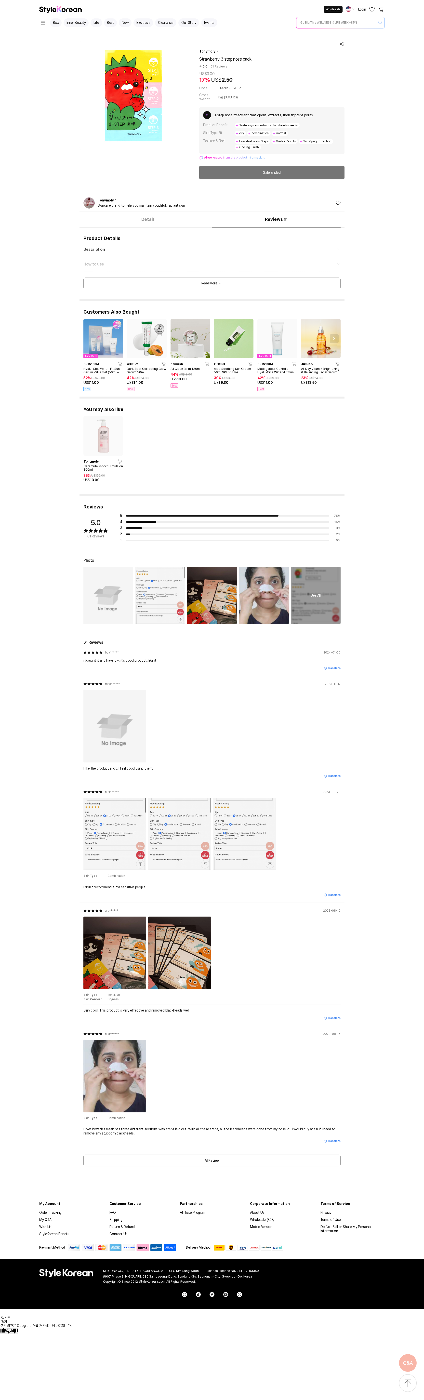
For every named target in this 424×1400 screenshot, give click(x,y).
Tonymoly (207, 51)
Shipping (115, 1220)
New (125, 23)
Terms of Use (330, 1220)
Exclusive (143, 23)
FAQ (112, 1212)
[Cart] (381, 9)
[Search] (380, 23)
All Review (212, 1160)
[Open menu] (43, 23)
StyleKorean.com (152, 1281)
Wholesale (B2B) (262, 1220)
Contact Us (118, 1234)
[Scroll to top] (408, 1383)
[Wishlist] (372, 9)
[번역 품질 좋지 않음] (12, 1331)
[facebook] (212, 1294)
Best (110, 23)
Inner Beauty (76, 23)
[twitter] (239, 1294)
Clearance (165, 23)
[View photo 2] (160, 595)
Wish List (46, 1227)
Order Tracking (50, 1212)
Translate (334, 668)
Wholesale (333, 9)
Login (362, 9)
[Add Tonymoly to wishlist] (338, 202)
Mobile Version (261, 1227)
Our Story (188, 23)
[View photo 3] (212, 595)
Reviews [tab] (276, 219)
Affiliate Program (193, 1212)
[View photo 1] (108, 595)
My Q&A (45, 1220)
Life (96, 23)
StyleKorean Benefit (54, 1234)
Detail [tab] (147, 219)
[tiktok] (198, 1294)
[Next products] (334, 338)
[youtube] (226, 1294)
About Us (257, 1212)
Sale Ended (272, 172)
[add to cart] (120, 364)
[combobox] (336, 22)
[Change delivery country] (350, 9)
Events (209, 23)
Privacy (325, 1212)
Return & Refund (122, 1227)
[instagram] (184, 1294)
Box (56, 23)
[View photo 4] (264, 595)
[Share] (342, 43)
